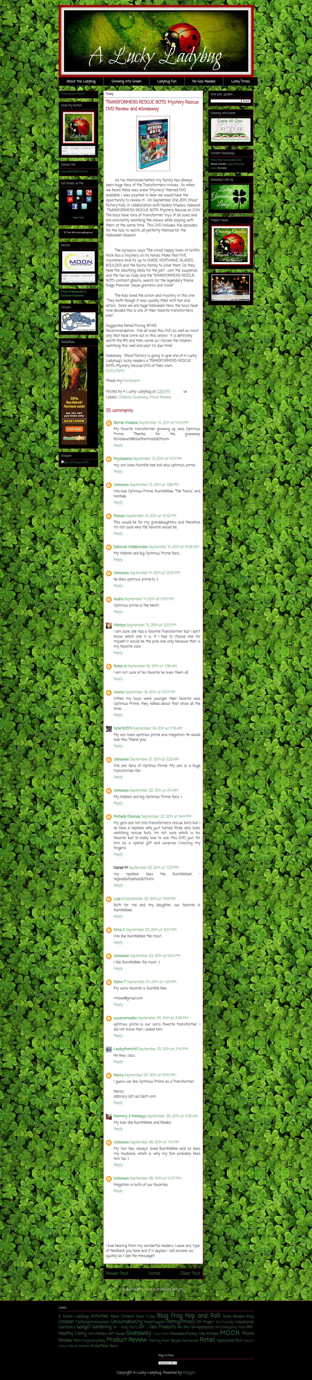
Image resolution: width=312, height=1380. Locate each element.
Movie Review (160, 397)
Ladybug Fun (166, 81)
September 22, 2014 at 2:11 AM (154, 790)
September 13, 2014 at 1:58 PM (154, 485)
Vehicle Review (78, 1346)
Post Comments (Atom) (164, 1289)
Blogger (189, 1372)
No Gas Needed (203, 81)
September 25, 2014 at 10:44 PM (150, 1075)
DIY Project (205, 1322)
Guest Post (160, 1334)
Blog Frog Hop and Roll (188, 1316)
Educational (244, 1322)
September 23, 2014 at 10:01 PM (155, 956)
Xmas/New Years (104, 1346)
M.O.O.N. (230, 1333)
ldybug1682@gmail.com (74, 172)
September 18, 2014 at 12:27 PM (150, 692)
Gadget (83, 1327)
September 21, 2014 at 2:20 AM (154, 759)
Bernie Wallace (126, 423)
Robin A (120, 666)
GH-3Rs (183, 1327)
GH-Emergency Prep (230, 1327)
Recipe (175, 1340)
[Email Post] (184, 391)
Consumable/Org (126, 1322)
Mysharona (123, 459)
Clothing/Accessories (92, 1322)
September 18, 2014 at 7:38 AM (152, 666)
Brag (250, 1316)
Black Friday (145, 1316)
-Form (119, 371)
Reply (118, 445)
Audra (118, 599)
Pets (77, 1340)
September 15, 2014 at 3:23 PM (151, 625)
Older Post (190, 1273)
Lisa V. (119, 899)
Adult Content (122, 1316)
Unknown (121, 485)
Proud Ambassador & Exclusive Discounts (73, 294)
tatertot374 (123, 728)
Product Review (127, 1340)
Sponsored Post (229, 1340)
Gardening (101, 1327)
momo (119, 692)
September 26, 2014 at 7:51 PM (154, 1142)
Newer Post (117, 1273)
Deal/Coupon (154, 1322)
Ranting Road (159, 1340)
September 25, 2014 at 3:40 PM (163, 1049)
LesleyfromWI (125, 1049)
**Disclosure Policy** (73, 94)
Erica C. (119, 930)
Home (154, 1273)
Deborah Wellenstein (131, 547)
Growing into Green (126, 81)
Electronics (67, 1327)
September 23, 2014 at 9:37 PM (151, 930)
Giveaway (140, 397)
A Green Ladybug (73, 1316)
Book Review (233, 1316)
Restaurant (190, 1340)
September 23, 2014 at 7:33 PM (154, 868)
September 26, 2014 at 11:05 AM (172, 1116)
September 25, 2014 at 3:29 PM (163, 1018)
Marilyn (120, 625)
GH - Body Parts (125, 1327)
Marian (119, 516)
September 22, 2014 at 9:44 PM (166, 816)
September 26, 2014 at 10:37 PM (155, 1178)
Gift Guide (116, 1333)
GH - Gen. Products (157, 1327)
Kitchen (213, 1333)
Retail (207, 1340)
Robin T (120, 982)
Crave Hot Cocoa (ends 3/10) (226, 159)
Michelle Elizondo (127, 816)
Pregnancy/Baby (94, 1340)
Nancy (119, 1075)
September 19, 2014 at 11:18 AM (157, 728)
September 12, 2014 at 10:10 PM (163, 423)
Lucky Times (240, 81)
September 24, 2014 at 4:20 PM (151, 982)
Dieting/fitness (180, 1322)
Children (124, 397)
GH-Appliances (202, 1327)
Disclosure (131, 381)
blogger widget (78, 217)
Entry (110, 371)
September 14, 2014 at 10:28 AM (174, 547)
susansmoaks (125, 1018)
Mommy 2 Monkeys (130, 1116)
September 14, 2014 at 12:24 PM (149, 599)
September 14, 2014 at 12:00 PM (155, 573)
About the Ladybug (81, 81)
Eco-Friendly (225, 1322)
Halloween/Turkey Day (187, 1333)
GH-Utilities (97, 1333)
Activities (99, 1316)
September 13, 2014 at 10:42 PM (151, 516)
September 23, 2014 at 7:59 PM (150, 899)
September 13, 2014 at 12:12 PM (157, 459)
